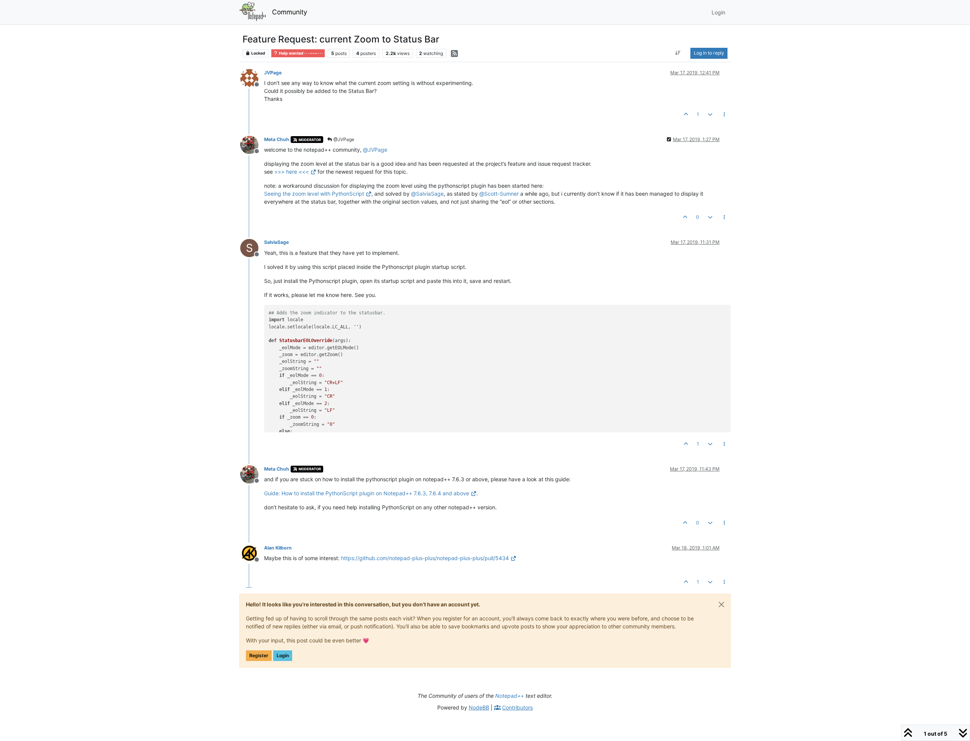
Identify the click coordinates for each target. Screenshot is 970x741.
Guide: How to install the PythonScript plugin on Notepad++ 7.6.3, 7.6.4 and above (366, 493)
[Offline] (252, 77)
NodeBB (479, 707)
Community (289, 12)
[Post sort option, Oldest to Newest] (678, 53)
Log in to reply (709, 53)
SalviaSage (276, 242)
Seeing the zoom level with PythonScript (314, 193)
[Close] (721, 604)
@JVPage (343, 139)
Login (283, 655)
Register (258, 655)
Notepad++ (509, 695)
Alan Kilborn (278, 548)
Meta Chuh (276, 139)
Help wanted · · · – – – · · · (300, 53)
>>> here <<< (291, 171)
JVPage (273, 72)
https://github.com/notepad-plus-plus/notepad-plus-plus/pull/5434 (425, 558)
